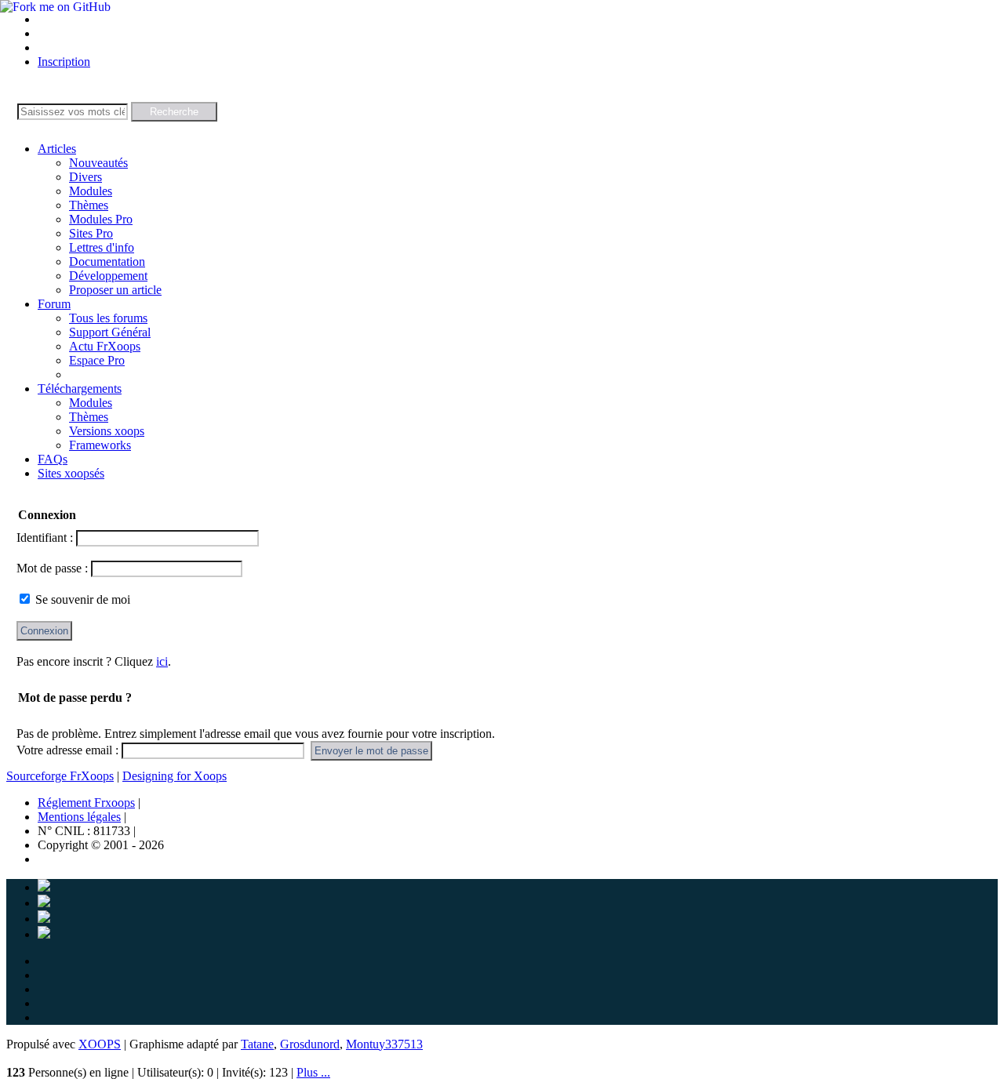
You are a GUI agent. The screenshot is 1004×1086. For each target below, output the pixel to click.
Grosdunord (310, 1044)
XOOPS (99, 1044)
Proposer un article (115, 289)
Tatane (257, 1044)
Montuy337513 (384, 1044)
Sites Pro (91, 233)
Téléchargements (80, 388)
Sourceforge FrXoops (60, 776)
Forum (54, 304)
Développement (108, 275)
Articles (57, 148)
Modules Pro (101, 219)
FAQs (52, 459)
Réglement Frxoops (86, 802)
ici (162, 661)
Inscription (64, 61)
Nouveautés (98, 162)
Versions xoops (106, 431)
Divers (85, 176)
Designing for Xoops (174, 776)
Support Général (110, 332)
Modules (90, 191)
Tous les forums (108, 318)
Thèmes (88, 205)
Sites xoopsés (71, 473)
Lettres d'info (101, 247)
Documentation (107, 261)
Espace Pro (97, 360)
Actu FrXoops (104, 346)
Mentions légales (79, 816)
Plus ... (313, 1072)
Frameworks (100, 445)
